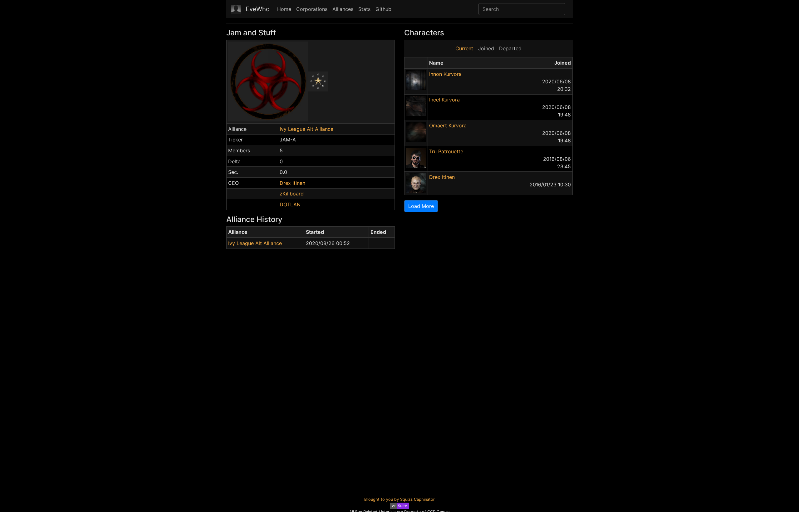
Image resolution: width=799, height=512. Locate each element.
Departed (510, 48)
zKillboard (292, 193)
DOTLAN (290, 204)
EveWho (258, 9)
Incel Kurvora (444, 99)
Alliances (342, 9)
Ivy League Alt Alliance (306, 129)
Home (284, 9)
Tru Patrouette (446, 151)
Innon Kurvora (445, 74)
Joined (486, 48)
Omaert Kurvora (448, 125)
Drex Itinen (292, 183)
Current (464, 48)
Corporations (311, 9)
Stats (364, 9)
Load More (421, 206)
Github (383, 9)
